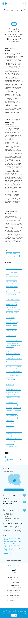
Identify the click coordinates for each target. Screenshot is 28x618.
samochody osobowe (10, 384)
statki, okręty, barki (17, 407)
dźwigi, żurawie (9, 278)
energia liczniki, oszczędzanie (11, 286)
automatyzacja (9, 253)
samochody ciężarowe (10, 381)
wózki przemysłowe (9, 443)
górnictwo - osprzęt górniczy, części (13, 299)
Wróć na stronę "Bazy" (14, 565)
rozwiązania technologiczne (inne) (12, 256)
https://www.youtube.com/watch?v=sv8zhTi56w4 (12, 538)
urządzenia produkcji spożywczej (12, 430)
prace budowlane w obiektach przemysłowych (14, 369)
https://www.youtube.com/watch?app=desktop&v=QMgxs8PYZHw (12, 542)
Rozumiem (14, 615)
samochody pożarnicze (10, 387)
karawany (16, 312)
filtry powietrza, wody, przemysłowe (12, 291)
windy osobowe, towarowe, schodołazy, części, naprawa (14, 439)
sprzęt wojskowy (9, 407)
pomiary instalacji (9, 356)
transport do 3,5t (9, 410)
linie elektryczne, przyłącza (11, 325)
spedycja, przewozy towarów (11, 402)
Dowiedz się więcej (21, 613)
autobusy (7, 266)
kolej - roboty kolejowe (10, 317)
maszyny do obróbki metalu (11, 330)
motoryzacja (8, 338)
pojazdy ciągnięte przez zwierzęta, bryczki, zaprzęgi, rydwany (14, 346)
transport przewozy (9, 425)
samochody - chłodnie (10, 379)
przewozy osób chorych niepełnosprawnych (14, 374)
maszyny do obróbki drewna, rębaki (13, 327)
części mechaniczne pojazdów (12, 276)
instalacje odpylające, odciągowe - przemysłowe (14, 310)
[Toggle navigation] (23, 3)
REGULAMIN (14, 607)
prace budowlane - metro (11, 361)
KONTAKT (14, 604)
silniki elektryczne (9, 399)
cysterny (7, 273)
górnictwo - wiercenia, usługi (11, 304)
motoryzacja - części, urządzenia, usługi (13, 340)
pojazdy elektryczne (9, 348)
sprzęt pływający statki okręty (11, 405)
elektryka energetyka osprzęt (11, 281)
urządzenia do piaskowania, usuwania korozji (14, 428)
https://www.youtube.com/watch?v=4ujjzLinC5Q (12, 552)
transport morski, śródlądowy (11, 418)
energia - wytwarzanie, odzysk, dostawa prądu (14, 289)
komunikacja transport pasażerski (12, 320)
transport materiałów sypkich (11, 415)
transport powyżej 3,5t (10, 423)
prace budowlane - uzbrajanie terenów (13, 363)
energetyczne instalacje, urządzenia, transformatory (14, 284)
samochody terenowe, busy (11, 394)
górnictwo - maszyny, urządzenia (12, 296)
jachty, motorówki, (9, 312)
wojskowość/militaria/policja (11, 441)
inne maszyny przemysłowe (11, 307)
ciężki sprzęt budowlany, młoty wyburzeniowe (14, 271)
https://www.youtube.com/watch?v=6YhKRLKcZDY (12, 545)
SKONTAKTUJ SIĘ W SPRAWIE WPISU (14, 490)
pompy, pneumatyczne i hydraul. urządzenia (14, 359)
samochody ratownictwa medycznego (13, 389)
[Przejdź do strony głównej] (8, 3)
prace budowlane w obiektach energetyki (13, 366)
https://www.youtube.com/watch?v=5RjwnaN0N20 (12, 549)
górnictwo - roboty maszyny (11, 302)
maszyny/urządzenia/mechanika (12, 333)
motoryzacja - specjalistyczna (11, 343)
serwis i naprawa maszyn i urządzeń (13, 397)
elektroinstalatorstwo (17, 278)
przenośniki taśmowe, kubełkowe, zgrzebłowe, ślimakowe (14, 372)
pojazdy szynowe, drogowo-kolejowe (13, 353)
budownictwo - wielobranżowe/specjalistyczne (14, 269)
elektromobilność (16, 253)
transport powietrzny (10, 420)
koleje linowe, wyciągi (10, 314)
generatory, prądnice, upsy (11, 294)
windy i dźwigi (8, 436)
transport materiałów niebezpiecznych (13, 412)
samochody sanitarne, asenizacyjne (12, 392)
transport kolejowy (17, 410)
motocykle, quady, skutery (11, 335)
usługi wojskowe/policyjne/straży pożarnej (14, 433)
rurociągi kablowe (9, 376)
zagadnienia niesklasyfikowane (12, 446)
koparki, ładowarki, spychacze (11, 322)
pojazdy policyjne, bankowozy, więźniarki (14, 351)
